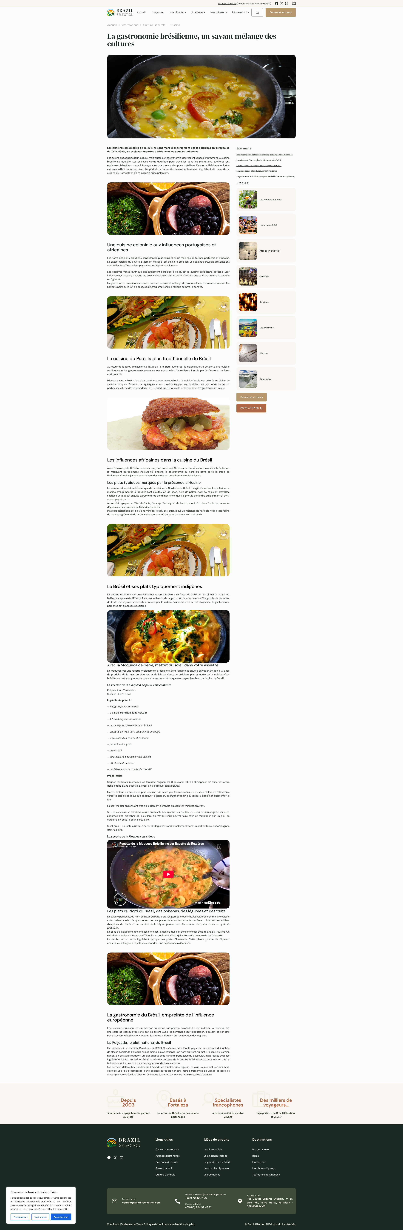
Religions (264, 302)
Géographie (265, 379)
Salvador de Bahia (209, 670)
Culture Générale (154, 25)
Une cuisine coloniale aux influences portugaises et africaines (264, 154)
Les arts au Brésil (268, 225)
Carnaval (264, 276)
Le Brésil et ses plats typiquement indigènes (256, 171)
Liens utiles (164, 1139)
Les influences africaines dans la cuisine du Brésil (258, 165)
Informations (130, 25)
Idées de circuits (216, 1139)
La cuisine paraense (118, 916)
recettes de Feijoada (148, 1067)
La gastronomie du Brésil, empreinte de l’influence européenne (265, 176)
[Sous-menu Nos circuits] (185, 12)
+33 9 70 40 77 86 (196, 1198)
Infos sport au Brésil (269, 250)
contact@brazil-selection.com (141, 1202)
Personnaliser (20, 1217)
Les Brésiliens (266, 327)
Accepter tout (61, 1217)
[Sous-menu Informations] (248, 12)
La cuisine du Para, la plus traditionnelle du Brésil (258, 160)
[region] (41, 1205)
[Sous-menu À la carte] (204, 12)
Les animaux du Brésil (270, 199)
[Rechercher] (257, 12)
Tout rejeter (40, 1217)
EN (294, 3)
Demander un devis (281, 12)
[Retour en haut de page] (310, 615)
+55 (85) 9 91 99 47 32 (198, 1207)
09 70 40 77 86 (249, 408)
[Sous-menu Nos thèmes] (226, 12)
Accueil (112, 25)
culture (143, 157)
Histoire (263, 353)
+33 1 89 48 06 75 (227, 3)
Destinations (262, 1139)
